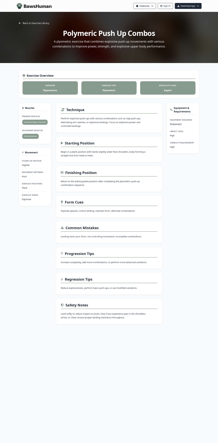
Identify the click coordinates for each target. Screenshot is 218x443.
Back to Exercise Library (36, 23)
